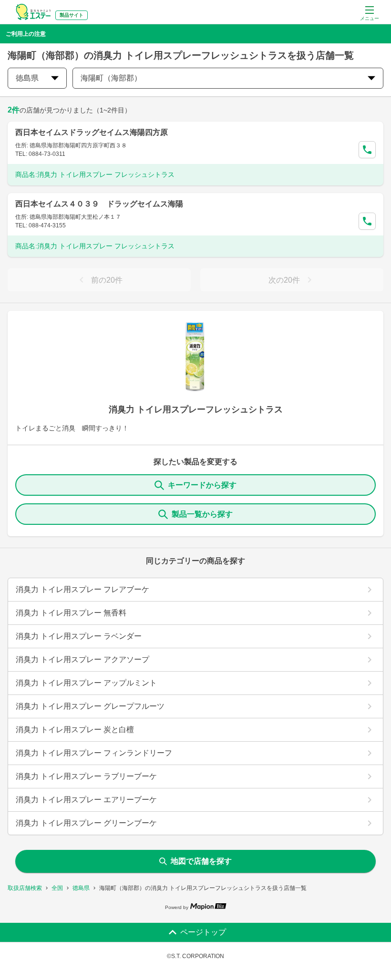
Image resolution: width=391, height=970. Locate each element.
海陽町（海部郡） (111, 78)
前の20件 (107, 280)
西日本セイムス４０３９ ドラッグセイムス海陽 (99, 204)
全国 (57, 888)
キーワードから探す (202, 485)
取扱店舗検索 (25, 888)
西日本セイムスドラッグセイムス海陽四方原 (91, 132)
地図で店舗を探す (201, 861)
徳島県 (81, 888)
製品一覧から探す (202, 514)
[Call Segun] (367, 149)
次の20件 (284, 280)
